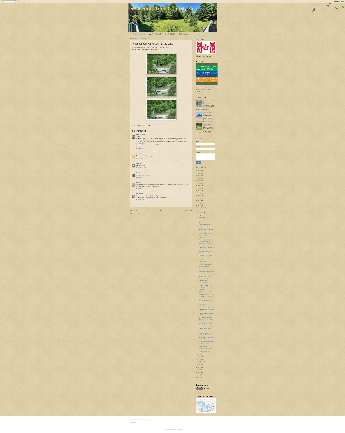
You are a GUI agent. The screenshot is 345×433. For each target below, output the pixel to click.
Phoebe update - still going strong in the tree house (206, 310)
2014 (199, 200)
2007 (199, 377)
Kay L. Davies (139, 134)
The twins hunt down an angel (205, 285)
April (200, 357)
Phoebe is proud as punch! (205, 328)
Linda (137, 163)
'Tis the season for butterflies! (205, 264)
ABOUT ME (133, 422)
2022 (199, 180)
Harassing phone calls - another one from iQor (206, 320)
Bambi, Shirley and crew (204, 224)
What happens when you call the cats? (206, 301)
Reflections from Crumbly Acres (165, 8)
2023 (199, 178)
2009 (199, 372)
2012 (199, 205)
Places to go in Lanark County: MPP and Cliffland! (206, 334)
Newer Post (134, 210)
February (201, 362)
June (200, 222)
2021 (199, 183)
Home (162, 210)
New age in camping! (204, 266)
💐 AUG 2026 (169, 34)
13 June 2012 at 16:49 (141, 158)
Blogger (179, 429)
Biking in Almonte (203, 346)
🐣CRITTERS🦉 (138, 34)
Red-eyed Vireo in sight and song (206, 307)
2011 (199, 367)
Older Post (188, 210)
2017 (199, 193)
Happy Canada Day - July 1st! (205, 227)
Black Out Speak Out (204, 343)
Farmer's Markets (203, 280)
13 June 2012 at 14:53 (141, 148)
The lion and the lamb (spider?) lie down (207, 248)
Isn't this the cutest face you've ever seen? (206, 288)
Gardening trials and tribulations (206, 271)
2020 (199, 185)
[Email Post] (149, 125)
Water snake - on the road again (206, 326)
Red (137, 173)
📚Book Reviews (185, 34)
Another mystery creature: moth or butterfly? (207, 337)
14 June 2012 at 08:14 (141, 199)
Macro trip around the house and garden (206, 313)
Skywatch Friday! (203, 261)
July (200, 220)
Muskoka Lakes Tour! (204, 294)
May (200, 354)
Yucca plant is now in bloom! (205, 255)
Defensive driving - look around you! (206, 230)
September (201, 215)
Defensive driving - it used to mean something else (205, 277)
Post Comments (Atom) (142, 214)
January (201, 364)
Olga (137, 153)
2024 (199, 175)
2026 (199, 170)
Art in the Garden (203, 269)
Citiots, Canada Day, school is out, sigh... (207, 236)
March (200, 359)
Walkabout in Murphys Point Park (206, 274)
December (201, 207)
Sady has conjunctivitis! (204, 351)
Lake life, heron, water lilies (205, 233)
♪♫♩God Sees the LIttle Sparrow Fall (207, 258)
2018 (199, 190)
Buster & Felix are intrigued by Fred (206, 297)
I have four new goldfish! (204, 331)
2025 (199, 173)
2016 (199, 195)
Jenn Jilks (138, 193)
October (201, 212)
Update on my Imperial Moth (205, 323)
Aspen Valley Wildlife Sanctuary (206, 283)
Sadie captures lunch (203, 304)
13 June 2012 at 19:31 (141, 177)
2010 (199, 370)
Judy (137, 182)
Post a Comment (138, 203)
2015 (199, 198)
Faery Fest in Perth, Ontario (205, 317)
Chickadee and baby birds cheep (206, 341)
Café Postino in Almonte (204, 348)
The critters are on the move (208, 101)
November (201, 210)
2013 (199, 203)
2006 (199, 380)
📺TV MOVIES (155, 34)
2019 (199, 188)
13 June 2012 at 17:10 (141, 167)
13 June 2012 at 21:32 (141, 188)
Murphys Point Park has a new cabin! (206, 244)
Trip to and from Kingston (207, 113)
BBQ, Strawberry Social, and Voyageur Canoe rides (205, 252)
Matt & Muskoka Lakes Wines (206, 291)
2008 (199, 375)
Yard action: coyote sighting (207, 124)
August (201, 217)
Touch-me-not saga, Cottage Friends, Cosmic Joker (205, 240)
